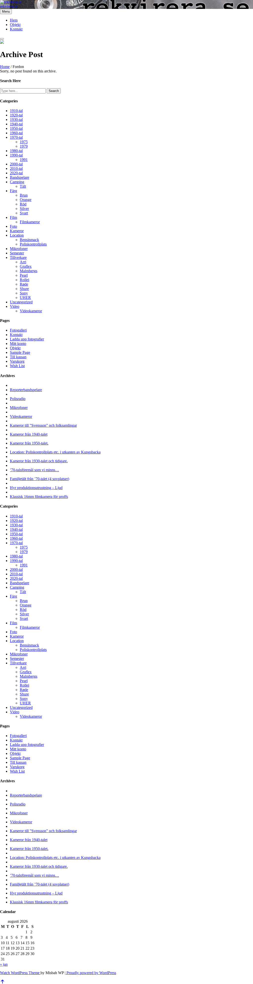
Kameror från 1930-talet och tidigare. (39, 461)
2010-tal (16, 168)
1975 (24, 142)
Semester (17, 253)
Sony (24, 293)
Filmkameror (30, 222)
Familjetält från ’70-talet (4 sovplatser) (39, 479)
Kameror (17, 231)
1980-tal (16, 151)
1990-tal (16, 155)
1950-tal (16, 128)
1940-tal (16, 124)
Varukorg (17, 361)
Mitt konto (18, 343)
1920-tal (16, 115)
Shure (24, 289)
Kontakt (16, 29)
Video (14, 306)
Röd (23, 204)
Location (17, 235)
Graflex (26, 266)
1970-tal (16, 137)
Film (13, 217)
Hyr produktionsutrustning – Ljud (36, 488)
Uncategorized (21, 302)
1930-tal (16, 119)
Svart (24, 213)
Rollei (24, 280)
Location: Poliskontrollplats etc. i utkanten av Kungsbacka (55, 452)
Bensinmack (29, 240)
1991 (24, 159)
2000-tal (16, 164)
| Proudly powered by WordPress (90, 973)
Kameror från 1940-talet (28, 434)
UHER (25, 297)
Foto (13, 226)
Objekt (15, 24)
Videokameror (31, 311)
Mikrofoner (19, 248)
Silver (24, 208)
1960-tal (16, 133)
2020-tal (16, 173)
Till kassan (18, 357)
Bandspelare (19, 177)
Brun (24, 195)
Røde (24, 284)
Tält (23, 186)
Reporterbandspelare (26, 390)
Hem (14, 20)
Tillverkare (18, 257)
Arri (23, 262)
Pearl (24, 275)
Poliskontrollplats (33, 244)
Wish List (17, 366)
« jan (4, 964)
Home (5, 67)
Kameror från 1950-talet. (29, 443)
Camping (17, 182)
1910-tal (16, 111)
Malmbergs (28, 271)
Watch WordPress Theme (20, 973)
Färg (13, 191)
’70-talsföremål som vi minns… (34, 470)
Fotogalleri (18, 330)
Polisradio (17, 399)
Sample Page (20, 352)
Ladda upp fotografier (27, 339)
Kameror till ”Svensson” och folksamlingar (43, 425)
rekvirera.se (9, 6)
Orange (25, 200)
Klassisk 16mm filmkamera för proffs (39, 496)
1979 (24, 146)
